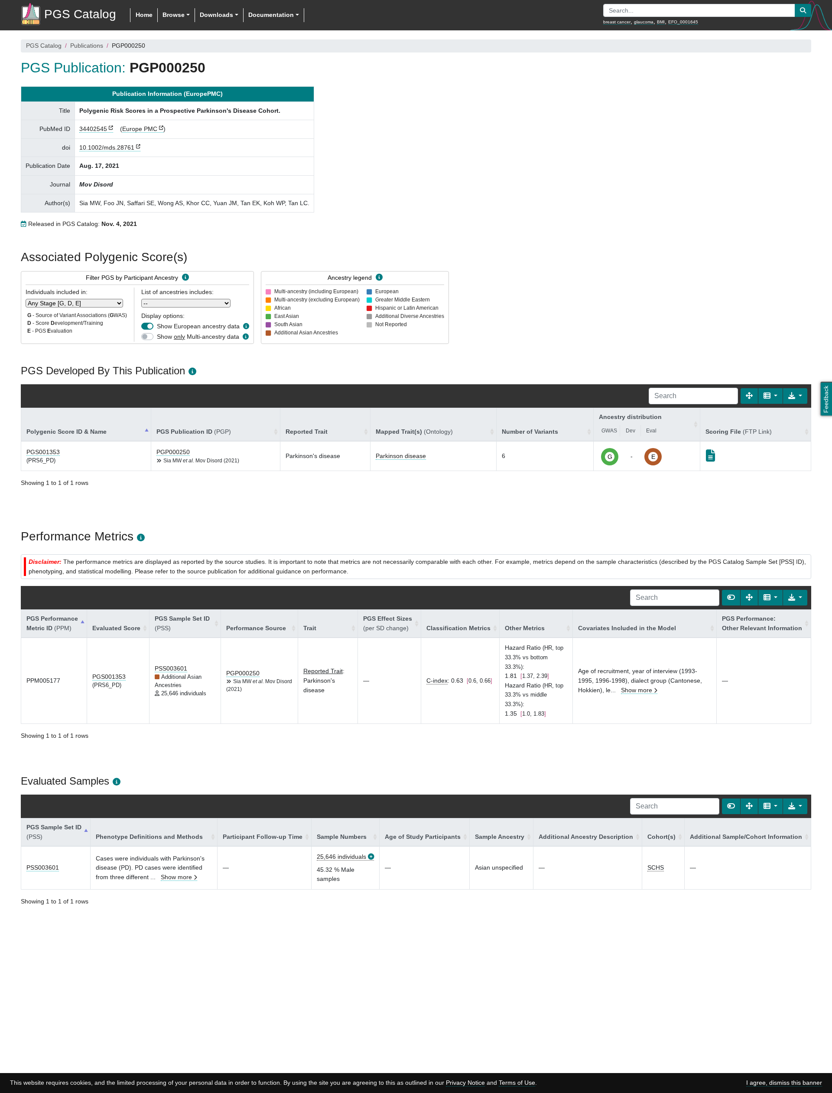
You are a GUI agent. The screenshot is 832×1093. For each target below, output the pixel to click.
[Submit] (803, 10)
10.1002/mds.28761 (106, 147)
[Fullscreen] (749, 396)
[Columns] (770, 396)
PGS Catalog (44, 45)
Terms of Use (517, 1082)
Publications (86, 45)
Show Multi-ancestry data (198, 336)
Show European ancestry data (198, 326)
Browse (173, 14)
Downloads (216, 14)
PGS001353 (43, 451)
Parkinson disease (401, 455)
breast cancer (616, 22)
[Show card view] (731, 597)
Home (144, 14)
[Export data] (795, 396)
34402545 (93, 128)
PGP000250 (173, 451)
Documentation (271, 14)
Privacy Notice (465, 1082)
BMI (661, 22)
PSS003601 (171, 668)
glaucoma (643, 22)
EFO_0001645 (683, 22)
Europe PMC (139, 128)
